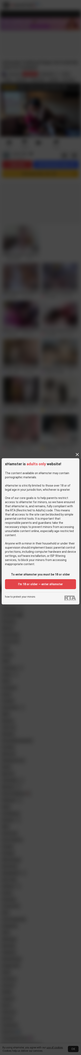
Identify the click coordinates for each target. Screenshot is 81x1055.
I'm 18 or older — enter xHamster (40, 584)
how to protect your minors (20, 597)
